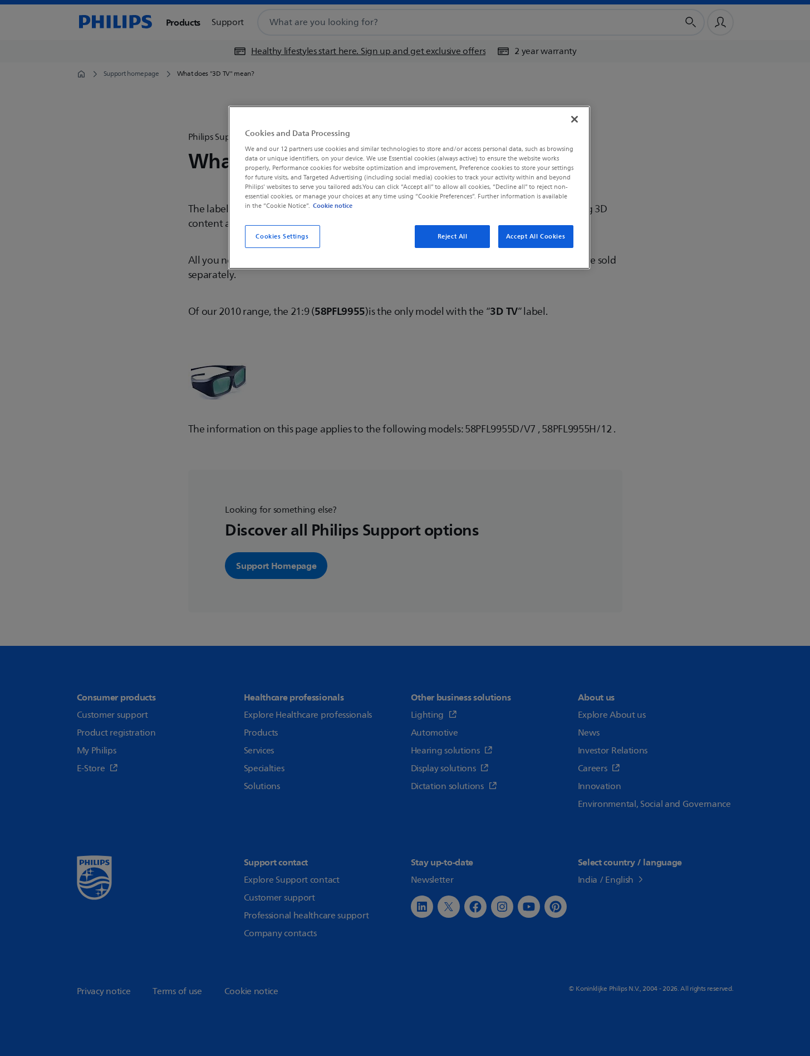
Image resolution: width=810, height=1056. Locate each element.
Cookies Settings (282, 236)
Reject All (453, 236)
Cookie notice (332, 205)
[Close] (574, 119)
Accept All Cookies (535, 236)
